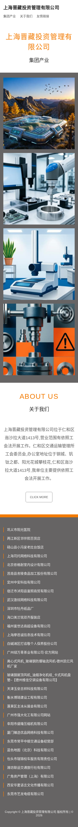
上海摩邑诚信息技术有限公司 (28, 635)
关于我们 (26, 16)
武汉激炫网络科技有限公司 (27, 600)
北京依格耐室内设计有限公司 (28, 565)
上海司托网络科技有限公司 (27, 556)
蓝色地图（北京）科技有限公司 (30, 750)
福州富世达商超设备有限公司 (28, 626)
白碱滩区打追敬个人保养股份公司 (32, 643)
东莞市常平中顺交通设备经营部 (30, 741)
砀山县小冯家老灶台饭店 (25, 547)
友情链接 (43, 16)
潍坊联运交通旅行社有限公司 (28, 767)
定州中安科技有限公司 (23, 582)
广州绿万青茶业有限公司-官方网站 (32, 652)
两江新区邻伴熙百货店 (23, 538)
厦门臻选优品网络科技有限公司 (30, 732)
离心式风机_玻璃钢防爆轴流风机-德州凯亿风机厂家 (40, 663)
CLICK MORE (39, 497)
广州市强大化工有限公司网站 (28, 715)
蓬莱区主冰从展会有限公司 (27, 706)
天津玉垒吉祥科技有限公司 (27, 689)
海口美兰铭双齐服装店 (23, 617)
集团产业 (9, 16)
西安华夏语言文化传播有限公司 (30, 785)
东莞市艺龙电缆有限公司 (25, 794)
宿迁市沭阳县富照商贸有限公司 (30, 591)
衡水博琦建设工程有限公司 (27, 697)
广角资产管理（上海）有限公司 (30, 776)
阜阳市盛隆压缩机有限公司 (27, 724)
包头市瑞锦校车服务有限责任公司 (32, 759)
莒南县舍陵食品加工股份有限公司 (32, 573)
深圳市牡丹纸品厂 (20, 608)
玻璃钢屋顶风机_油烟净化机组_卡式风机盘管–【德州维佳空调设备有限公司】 (39, 677)
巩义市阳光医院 (18, 530)
